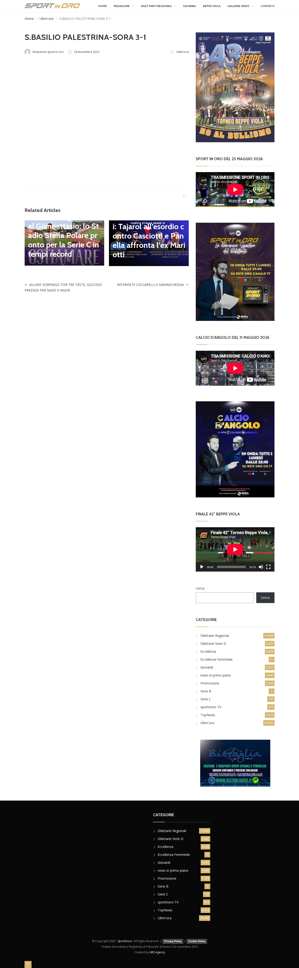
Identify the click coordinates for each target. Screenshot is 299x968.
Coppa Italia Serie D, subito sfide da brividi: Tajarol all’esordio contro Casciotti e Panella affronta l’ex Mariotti (149, 231)
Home (102, 6)
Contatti (267, 6)
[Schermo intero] (268, 567)
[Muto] (261, 567)
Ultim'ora (46, 18)
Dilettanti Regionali (156, 6)
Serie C (205, 699)
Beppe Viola (212, 6)
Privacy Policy (173, 941)
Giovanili (189, 6)
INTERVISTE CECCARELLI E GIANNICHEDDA (151, 284)
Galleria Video (238, 6)
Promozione (209, 683)
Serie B (205, 691)
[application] (235, 549)
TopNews (207, 715)
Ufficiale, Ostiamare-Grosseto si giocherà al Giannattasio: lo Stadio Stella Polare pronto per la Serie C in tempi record (64, 230)
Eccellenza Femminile (216, 659)
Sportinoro (125, 941)
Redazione (122, 6)
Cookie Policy (196, 941)
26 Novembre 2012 (87, 52)
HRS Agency (157, 952)
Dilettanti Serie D (213, 643)
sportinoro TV (210, 707)
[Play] (201, 567)
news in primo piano (215, 675)
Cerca (200, 588)
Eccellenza (208, 651)
